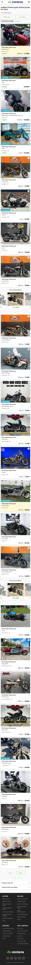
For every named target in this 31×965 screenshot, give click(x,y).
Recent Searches (7, 918)
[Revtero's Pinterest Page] (11, 958)
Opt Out (19, 936)
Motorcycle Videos (8, 912)
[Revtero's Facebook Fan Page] (7, 958)
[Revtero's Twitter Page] (19, 958)
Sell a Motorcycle (22, 899)
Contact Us (20, 938)
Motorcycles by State (7, 904)
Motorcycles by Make (7, 908)
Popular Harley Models (6, 915)
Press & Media (21, 941)
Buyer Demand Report (21, 907)
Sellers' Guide (21, 901)
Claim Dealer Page (7, 928)
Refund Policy (21, 917)
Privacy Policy (21, 933)
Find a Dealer (6, 936)
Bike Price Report (22, 904)
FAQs (4, 921)
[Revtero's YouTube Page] (23, 958)
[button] (6, 21)
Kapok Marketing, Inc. (19, 962)
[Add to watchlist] (29, 25)
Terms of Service (22, 931)
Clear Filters (17, 21)
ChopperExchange (22, 943)
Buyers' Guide (6, 901)
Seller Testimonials (21, 911)
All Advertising (6, 931)
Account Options (7, 933)
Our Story (20, 928)
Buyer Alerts (6, 899)
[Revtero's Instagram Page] (15, 958)
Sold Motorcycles (22, 914)
